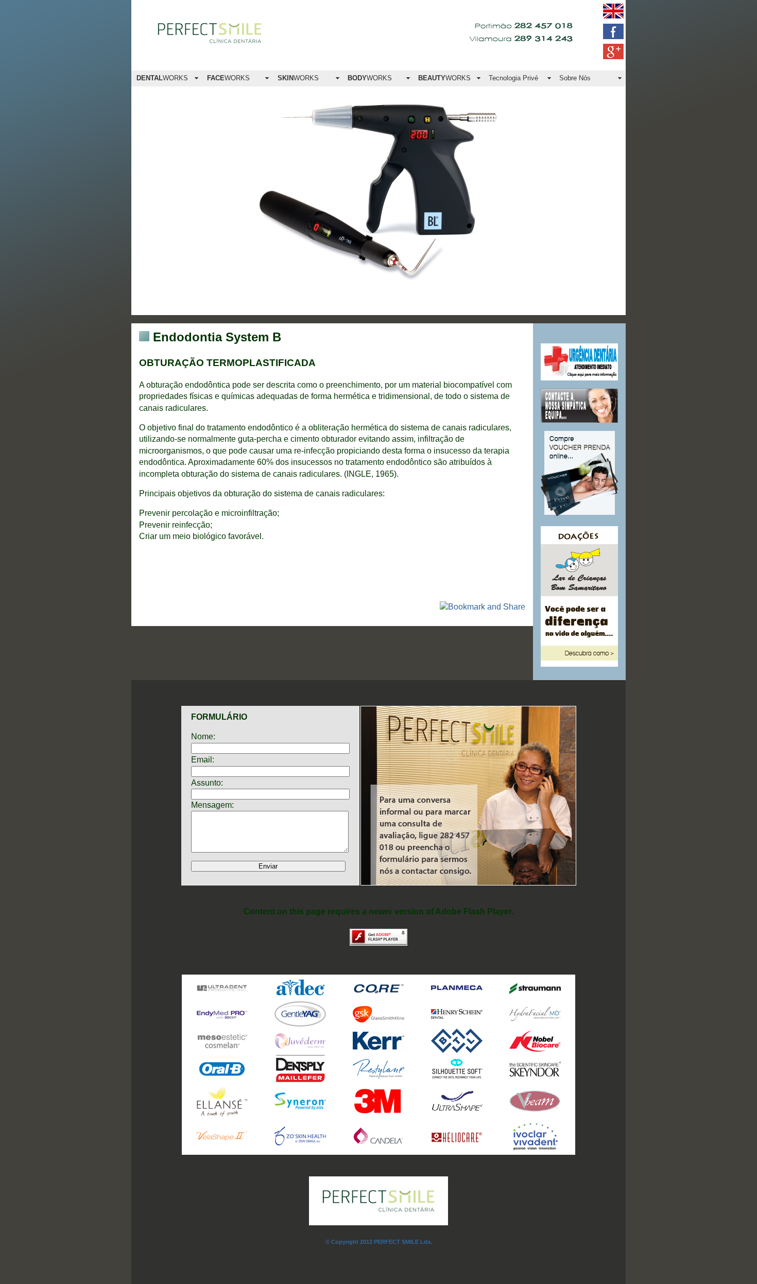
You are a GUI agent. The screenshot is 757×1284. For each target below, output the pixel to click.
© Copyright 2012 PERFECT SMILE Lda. (378, 1242)
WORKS (162, 78)
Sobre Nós (575, 78)
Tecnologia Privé (513, 78)
